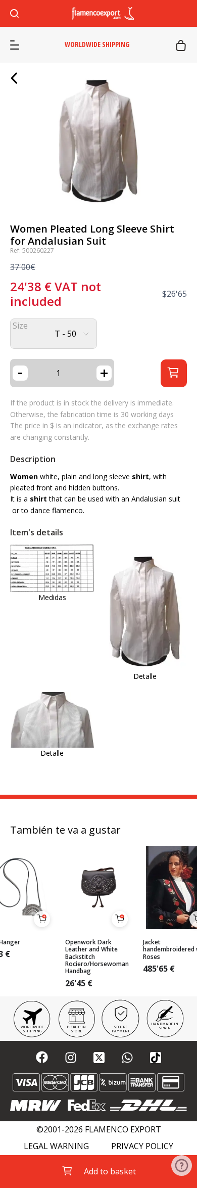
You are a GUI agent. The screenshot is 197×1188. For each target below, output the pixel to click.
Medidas (52, 597)
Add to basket (110, 1171)
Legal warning (56, 1146)
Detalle (145, 676)
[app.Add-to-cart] (42, 919)
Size (20, 326)
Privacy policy (142, 1146)
